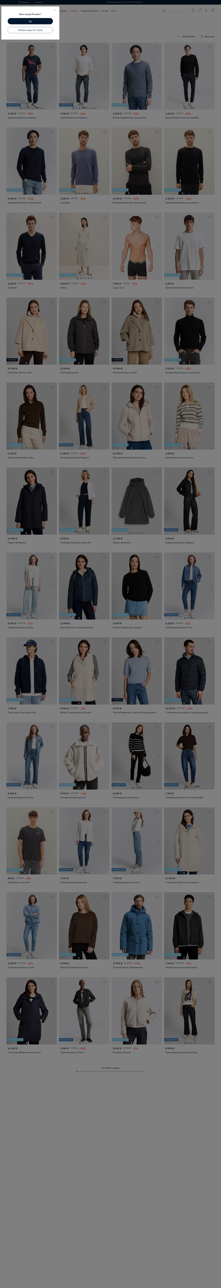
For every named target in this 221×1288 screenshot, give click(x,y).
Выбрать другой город (30, 30)
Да (30, 21)
